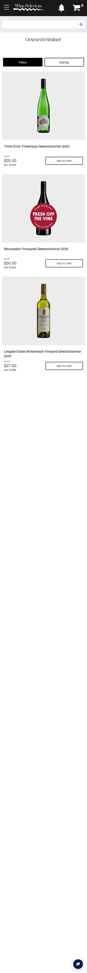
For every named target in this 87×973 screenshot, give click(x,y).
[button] (62, 7)
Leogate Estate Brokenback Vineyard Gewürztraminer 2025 (42, 353)
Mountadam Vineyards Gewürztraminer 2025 (36, 248)
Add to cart (64, 160)
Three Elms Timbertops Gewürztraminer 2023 (36, 146)
